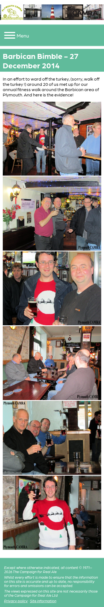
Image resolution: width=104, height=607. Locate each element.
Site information (43, 601)
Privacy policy (16, 601)
